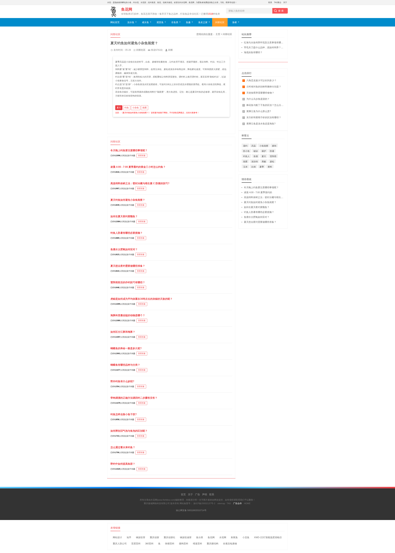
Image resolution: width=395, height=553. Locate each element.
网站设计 (117, 537)
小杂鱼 (135, 107)
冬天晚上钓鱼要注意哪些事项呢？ (129, 150)
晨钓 (245, 146)
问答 (170, 50)
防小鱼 (246, 151)
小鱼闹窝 (264, 146)
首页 (183, 494)
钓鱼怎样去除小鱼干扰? (123, 414)
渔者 (234, 22)
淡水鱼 (130, 22)
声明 (204, 494)
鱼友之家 (203, 22)
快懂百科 (169, 543)
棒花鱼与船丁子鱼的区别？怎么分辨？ (266, 105)
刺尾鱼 (234, 537)
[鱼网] (389, 494)
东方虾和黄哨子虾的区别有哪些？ (263, 117)
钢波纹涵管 (185, 537)
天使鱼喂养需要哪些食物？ (260, 92)
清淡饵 (254, 161)
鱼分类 (199, 537)
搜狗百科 (183, 543)
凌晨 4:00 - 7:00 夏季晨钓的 (258, 192)
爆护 (264, 151)
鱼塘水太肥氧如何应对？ (124, 249)
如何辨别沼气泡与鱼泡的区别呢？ (129, 431)
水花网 (222, 537)
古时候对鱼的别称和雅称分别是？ (263, 86)
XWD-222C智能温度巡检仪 (268, 537)
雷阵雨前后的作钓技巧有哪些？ (127, 282)
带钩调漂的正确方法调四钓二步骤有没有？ (133, 398)
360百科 (149, 543)
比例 (253, 167)
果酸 (264, 161)
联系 (270, 2)
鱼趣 (188, 22)
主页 (218, 34)
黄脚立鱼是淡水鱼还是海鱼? (260, 123)
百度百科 (136, 543)
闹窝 (144, 107)
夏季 (262, 167)
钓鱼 (127, 107)
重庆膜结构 (212, 543)
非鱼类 (174, 22)
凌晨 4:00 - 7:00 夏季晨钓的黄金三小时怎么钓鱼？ (138, 167)
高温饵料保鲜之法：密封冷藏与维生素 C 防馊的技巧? (139, 183)
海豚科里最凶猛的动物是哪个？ (127, 315)
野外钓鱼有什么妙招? (122, 381)
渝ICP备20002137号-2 (204, 503)
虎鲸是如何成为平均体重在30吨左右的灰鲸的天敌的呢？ (141, 299)
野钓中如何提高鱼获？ (122, 464)
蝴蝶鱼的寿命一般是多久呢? (126, 348)
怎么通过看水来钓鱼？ (122, 447)
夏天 (119, 107)
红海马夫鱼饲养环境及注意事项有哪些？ (265, 42)
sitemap (221, 503)
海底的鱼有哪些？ (253, 52)
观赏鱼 (160, 22)
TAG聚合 (277, 2)
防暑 (272, 151)
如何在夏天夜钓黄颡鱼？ (124, 216)
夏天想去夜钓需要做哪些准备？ (127, 266)
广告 (197, 494)
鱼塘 (256, 156)
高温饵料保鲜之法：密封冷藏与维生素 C (265, 197)
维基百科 (197, 543)
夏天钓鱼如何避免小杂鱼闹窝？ (127, 200)
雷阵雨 (273, 156)
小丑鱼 (245, 537)
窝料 (270, 167)
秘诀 (256, 151)
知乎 (129, 537)
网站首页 (115, 22)
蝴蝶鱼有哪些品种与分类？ (125, 365)
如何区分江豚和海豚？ (122, 332)
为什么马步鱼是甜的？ (258, 99)
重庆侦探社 (169, 537)
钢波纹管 (140, 537)
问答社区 (220, 22)
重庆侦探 (154, 537)
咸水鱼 (145, 22)
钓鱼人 (246, 156)
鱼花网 (211, 537)
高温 (253, 146)
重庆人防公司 (120, 543)
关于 (285, 2)
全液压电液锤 (230, 543)
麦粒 (272, 161)
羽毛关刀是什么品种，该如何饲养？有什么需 (267, 47)
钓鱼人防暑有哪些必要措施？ (126, 233)
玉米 (245, 167)
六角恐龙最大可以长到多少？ (261, 80)
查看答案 (142, 155)
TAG (229, 503)
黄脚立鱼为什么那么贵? (258, 111)
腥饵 (274, 146)
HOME (247, 503)
